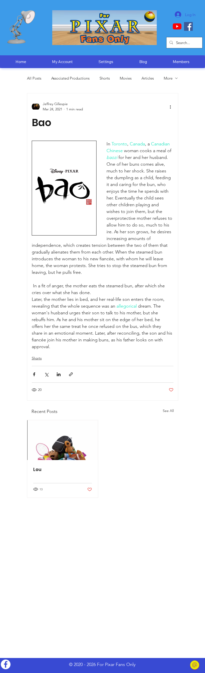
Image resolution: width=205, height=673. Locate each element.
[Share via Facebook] (34, 374)
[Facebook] (188, 26)
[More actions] (171, 107)
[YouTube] (177, 26)
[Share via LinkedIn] (58, 374)
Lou (37, 469)
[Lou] (62, 440)
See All (168, 410)
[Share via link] (70, 374)
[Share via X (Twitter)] (46, 374)
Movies (126, 78)
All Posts (34, 78)
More (168, 78)
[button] (143, 62)
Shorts (105, 78)
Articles (148, 78)
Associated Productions (70, 78)
